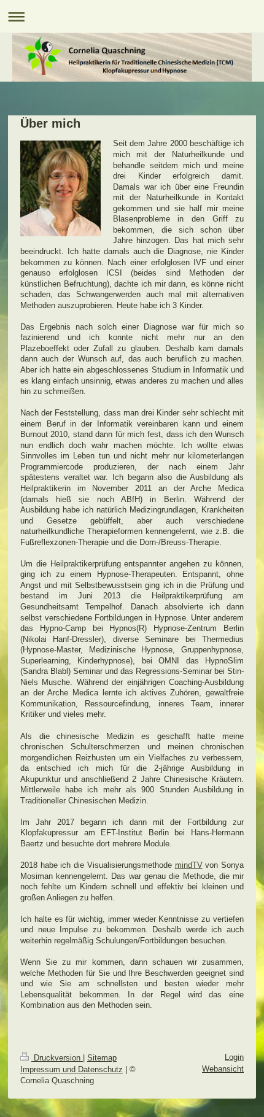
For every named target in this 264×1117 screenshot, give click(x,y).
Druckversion (57, 1057)
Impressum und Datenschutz (71, 1069)
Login (234, 1057)
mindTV (189, 865)
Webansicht (223, 1068)
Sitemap (102, 1057)
